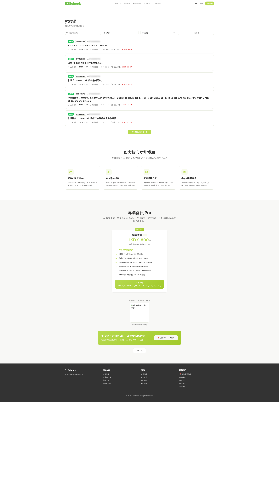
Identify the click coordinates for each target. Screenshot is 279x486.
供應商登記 (157, 3)
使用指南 (144, 374)
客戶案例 (144, 380)
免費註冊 (210, 3)
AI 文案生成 (107, 377)
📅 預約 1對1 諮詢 (185, 374)
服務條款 (182, 386)
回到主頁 (139, 351)
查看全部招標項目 (138, 132)
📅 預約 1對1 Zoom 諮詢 (166, 338)
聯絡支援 (182, 380)
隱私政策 (182, 383)
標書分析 (147, 3)
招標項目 (118, 3)
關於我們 (182, 377)
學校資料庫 (107, 383)
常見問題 (144, 377)
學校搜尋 (127, 3)
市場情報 (106, 374)
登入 (201, 3)
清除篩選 (196, 33)
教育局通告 (137, 3)
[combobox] (121, 33)
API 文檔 (144, 383)
